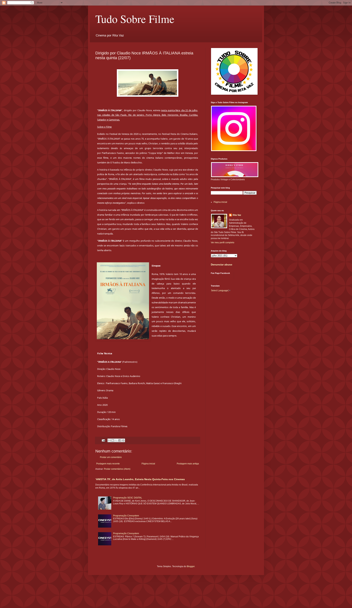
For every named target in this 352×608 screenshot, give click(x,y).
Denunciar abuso (221, 264)
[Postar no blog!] (113, 440)
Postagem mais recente (108, 463)
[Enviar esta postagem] (103, 440)
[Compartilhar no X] (116, 440)
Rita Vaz (237, 215)
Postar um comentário (111, 457)
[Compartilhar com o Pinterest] (123, 440)
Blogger (191, 566)
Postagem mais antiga (188, 463)
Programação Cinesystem (126, 515)
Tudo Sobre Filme (134, 18)
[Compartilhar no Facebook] (120, 440)
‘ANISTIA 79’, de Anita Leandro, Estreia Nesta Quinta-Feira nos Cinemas (140, 479)
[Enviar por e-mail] (109, 440)
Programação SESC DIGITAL (127, 497)
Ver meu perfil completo (222, 242)
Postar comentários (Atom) (117, 469)
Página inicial (148, 463)
